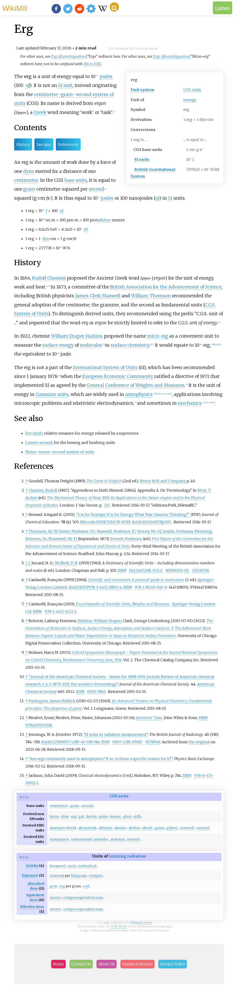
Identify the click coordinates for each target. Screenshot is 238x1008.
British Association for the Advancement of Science (165, 287)
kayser (115, 816)
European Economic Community (117, 376)
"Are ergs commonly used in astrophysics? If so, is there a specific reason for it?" (100, 758)
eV (86, 229)
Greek (40, 112)
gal (81, 816)
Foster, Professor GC (77, 531)
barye (54, 816)
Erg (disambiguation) (69, 56)
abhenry (105, 828)
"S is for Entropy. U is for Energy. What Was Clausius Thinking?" (133, 514)
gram (29, 189)
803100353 (174, 570)
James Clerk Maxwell (97, 295)
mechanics (190, 403)
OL (186, 570)
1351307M (200, 570)
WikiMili (14, 7)
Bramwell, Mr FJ (63, 538)
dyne (28, 171)
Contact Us (81, 964)
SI (170, 198)
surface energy (58, 345)
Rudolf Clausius (49, 278)
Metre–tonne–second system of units (59, 451)
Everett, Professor (126, 538)
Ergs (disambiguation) (171, 56)
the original (199, 742)
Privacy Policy (172, 964)
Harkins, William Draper (99, 620)
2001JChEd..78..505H (113, 522)
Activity (32, 866)
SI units (141, 159)
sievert (55, 897)
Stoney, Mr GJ (149, 531)
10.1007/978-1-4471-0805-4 (98, 587)
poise (103, 816)
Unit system (142, 89)
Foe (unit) (33, 433)
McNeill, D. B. (66, 563)
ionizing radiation (127, 856)
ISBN (122, 570)
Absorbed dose (36, 886)
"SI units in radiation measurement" (115, 734)
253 (107, 505)
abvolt (147, 828)
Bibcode (87, 522)
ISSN (80, 691)
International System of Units (105, 367)
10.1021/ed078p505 (154, 522)
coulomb (57, 876)
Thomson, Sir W (43, 531)
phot (127, 816)
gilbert (172, 828)
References (68, 144)
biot (71, 828)
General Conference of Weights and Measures (136, 385)
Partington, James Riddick (52, 701)
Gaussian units (52, 394)
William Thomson (151, 295)
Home (58, 964)
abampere (58, 828)
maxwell (187, 828)
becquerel (58, 866)
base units (75, 180)
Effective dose (32, 907)
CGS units (192, 89)
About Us (106, 964)
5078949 (152, 742)
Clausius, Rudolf (43, 490)
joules (106, 76)
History (23, 144)
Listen (222, 8)
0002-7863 (96, 691)
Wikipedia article (141, 922)
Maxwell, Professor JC (116, 531)
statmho (101, 839)
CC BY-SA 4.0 (119, 926)
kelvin (91, 816)
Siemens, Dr (36, 538)
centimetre (26, 180)
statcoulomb (81, 839)
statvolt (133, 839)
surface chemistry (130, 345)
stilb (137, 816)
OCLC (157, 570)
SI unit (65, 85)
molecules (91, 345)
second (96, 189)
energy (189, 99)
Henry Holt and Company (162, 481)
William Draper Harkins (77, 336)
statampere (59, 839)
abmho (120, 828)
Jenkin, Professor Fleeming (187, 531)
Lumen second (38, 442)
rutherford (87, 866)
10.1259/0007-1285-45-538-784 (74, 742)
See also (44, 144)
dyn (45, 238)
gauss (159, 828)
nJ (157, 198)
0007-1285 (121, 742)
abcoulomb (87, 828)
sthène (104, 220)
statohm (118, 839)
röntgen (95, 876)
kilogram (79, 876)
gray (53, 886)
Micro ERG (92, 64)
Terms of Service (137, 964)
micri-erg (157, 336)
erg (74, 816)
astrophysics (139, 394)
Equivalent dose (35, 897)
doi (135, 522)
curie (72, 866)
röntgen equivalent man (83, 897)
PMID (137, 742)
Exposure (30, 875)
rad (86, 886)
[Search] (114, 7)
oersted (203, 828)
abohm (134, 828)
